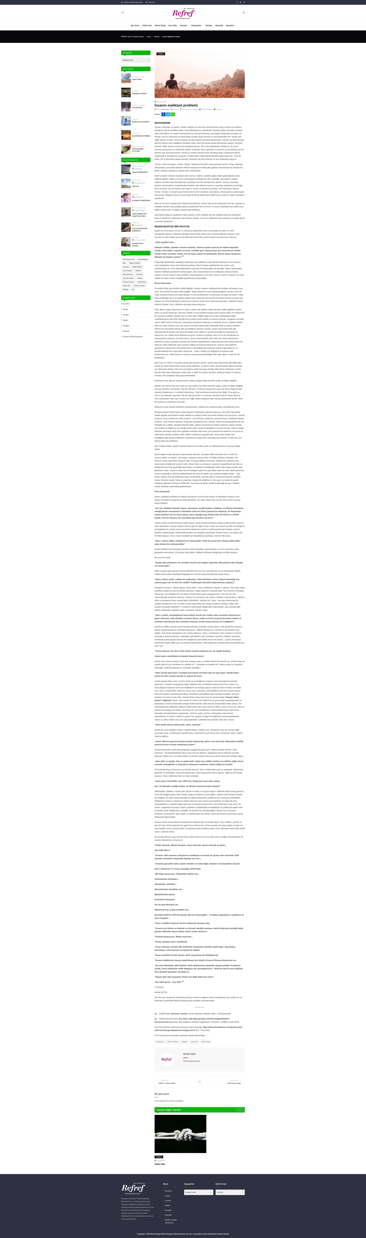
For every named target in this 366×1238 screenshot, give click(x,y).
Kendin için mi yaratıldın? (140, 122)
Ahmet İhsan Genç (129, 259)
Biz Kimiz (126, 304)
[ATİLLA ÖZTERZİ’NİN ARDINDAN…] (126, 227)
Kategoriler (196, 25)
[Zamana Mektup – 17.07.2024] (126, 149)
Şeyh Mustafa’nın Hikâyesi (141, 136)
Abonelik (219, 25)
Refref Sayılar (142, 282)
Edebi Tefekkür (137, 267)
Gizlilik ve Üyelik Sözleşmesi (133, 2)
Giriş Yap (152, 2)
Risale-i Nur (136, 180)
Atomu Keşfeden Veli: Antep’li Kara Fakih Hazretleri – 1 (139, 216)
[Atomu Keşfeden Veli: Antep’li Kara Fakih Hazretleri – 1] (126, 212)
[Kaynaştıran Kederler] (126, 92)
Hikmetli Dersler (128, 274)
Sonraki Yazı (234, 1080)
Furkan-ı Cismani (172, 1041)
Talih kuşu (135, 186)
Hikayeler (135, 133)
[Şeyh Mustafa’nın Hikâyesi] (126, 135)
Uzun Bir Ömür (137, 107)
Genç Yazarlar (127, 270)
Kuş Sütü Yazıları (138, 77)
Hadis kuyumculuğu (234, 1083)
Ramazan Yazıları (128, 282)
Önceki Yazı (165, 1080)
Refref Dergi (160, 25)
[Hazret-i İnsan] (126, 78)
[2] (156, 1019)
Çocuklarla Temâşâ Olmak (141, 200)
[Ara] (244, 13)
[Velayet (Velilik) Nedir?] (126, 169)
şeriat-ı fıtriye (205, 1041)
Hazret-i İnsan (137, 79)
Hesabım (230, 25)
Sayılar (125, 309)
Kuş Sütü (173, 25)
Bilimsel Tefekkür (138, 105)
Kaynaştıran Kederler (139, 93)
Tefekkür (135, 91)
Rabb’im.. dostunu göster (167, 1083)
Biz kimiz (135, 25)
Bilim (124, 263)
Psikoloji (135, 194)
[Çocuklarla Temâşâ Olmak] (126, 197)
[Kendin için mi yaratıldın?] (126, 121)
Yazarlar (183, 25)
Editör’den (147, 25)
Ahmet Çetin (165, 109)
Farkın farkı (160, 1164)
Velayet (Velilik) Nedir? (140, 172)
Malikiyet (184, 1041)
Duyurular (126, 267)
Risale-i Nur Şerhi (138, 166)
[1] (156, 1014)
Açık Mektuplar (143, 259)
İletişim (208, 25)
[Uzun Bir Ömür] (126, 106)
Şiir (133, 289)
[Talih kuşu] (126, 183)
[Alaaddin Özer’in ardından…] (126, 242)
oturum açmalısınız (176, 1101)
